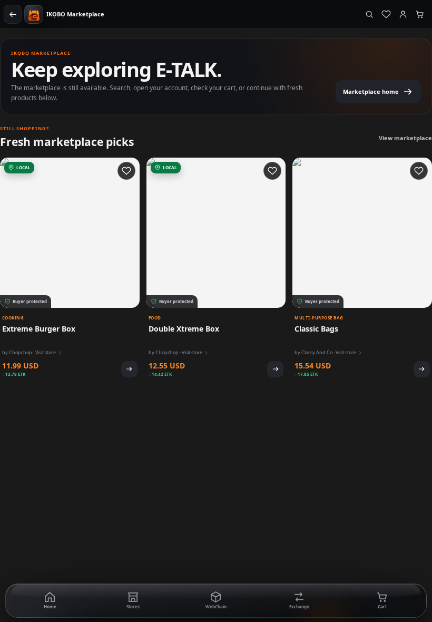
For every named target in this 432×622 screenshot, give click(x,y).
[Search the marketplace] (369, 14)
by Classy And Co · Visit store (325, 352)
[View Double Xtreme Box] (275, 369)
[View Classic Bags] (422, 369)
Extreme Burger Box (38, 329)
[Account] (403, 14)
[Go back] (13, 14)
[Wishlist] (386, 14)
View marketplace (405, 138)
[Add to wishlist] (126, 171)
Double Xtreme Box (184, 329)
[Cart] (419, 14)
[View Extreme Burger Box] (129, 369)
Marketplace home (371, 91)
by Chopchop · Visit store (29, 352)
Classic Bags (316, 329)
